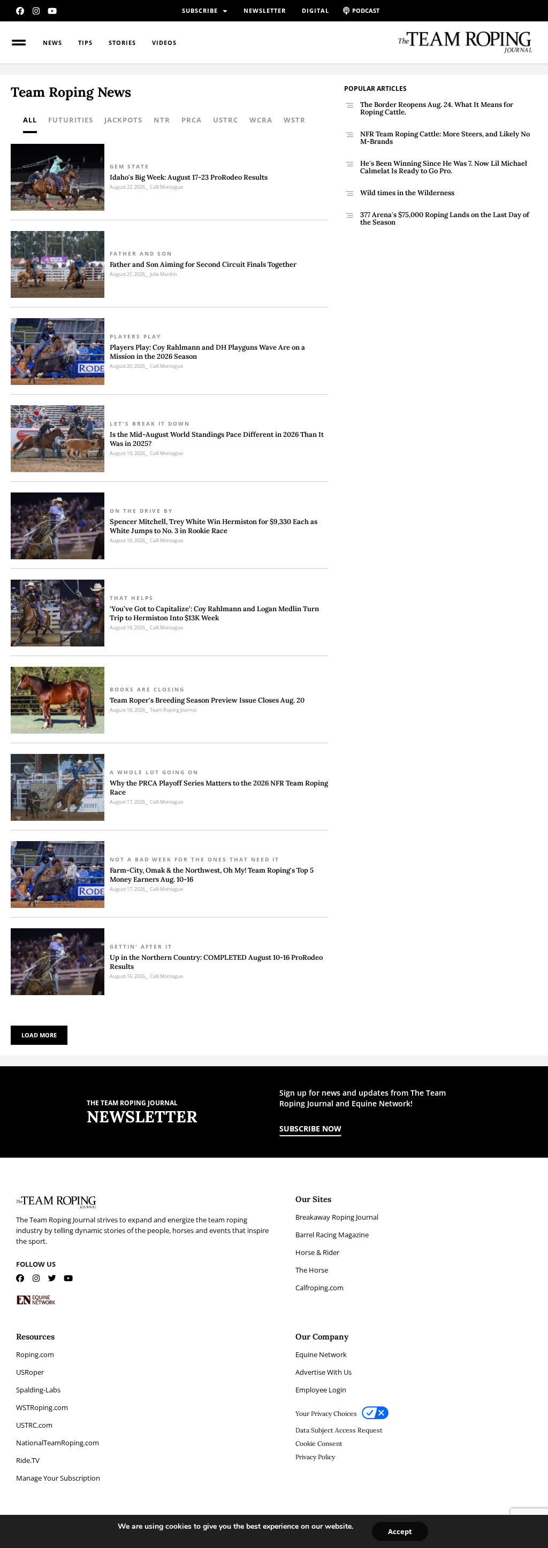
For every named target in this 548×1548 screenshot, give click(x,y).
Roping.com (35, 1354)
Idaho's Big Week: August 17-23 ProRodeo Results (189, 177)
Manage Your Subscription (58, 1478)
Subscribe (200, 10)
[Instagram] (36, 11)
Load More (39, 1035)
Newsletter (264, 10)
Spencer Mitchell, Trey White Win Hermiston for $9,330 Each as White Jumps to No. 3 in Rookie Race (213, 526)
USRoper (30, 1372)
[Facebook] (20, 11)
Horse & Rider (317, 1252)
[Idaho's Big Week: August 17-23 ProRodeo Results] (57, 177)
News (52, 42)
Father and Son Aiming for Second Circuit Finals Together (203, 264)
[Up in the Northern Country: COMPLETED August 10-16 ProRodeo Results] (57, 961)
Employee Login (320, 1390)
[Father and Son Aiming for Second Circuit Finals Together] (57, 264)
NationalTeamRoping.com (57, 1442)
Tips (85, 42)
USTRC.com (34, 1425)
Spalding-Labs (38, 1390)
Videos (164, 42)
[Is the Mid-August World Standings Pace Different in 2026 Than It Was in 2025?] (57, 438)
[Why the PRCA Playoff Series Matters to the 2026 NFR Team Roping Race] (57, 787)
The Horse (311, 1270)
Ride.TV (28, 1460)
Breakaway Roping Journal (336, 1217)
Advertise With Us (323, 1372)
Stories (122, 42)
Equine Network (321, 1354)
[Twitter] (52, 1278)
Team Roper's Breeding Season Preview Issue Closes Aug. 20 (207, 700)
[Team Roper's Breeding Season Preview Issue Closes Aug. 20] (57, 700)
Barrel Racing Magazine (332, 1234)
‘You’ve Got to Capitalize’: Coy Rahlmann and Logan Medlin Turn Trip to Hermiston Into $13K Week (214, 613)
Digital (315, 10)
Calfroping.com (319, 1287)
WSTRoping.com (42, 1407)
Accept (400, 1531)
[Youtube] (52, 11)
